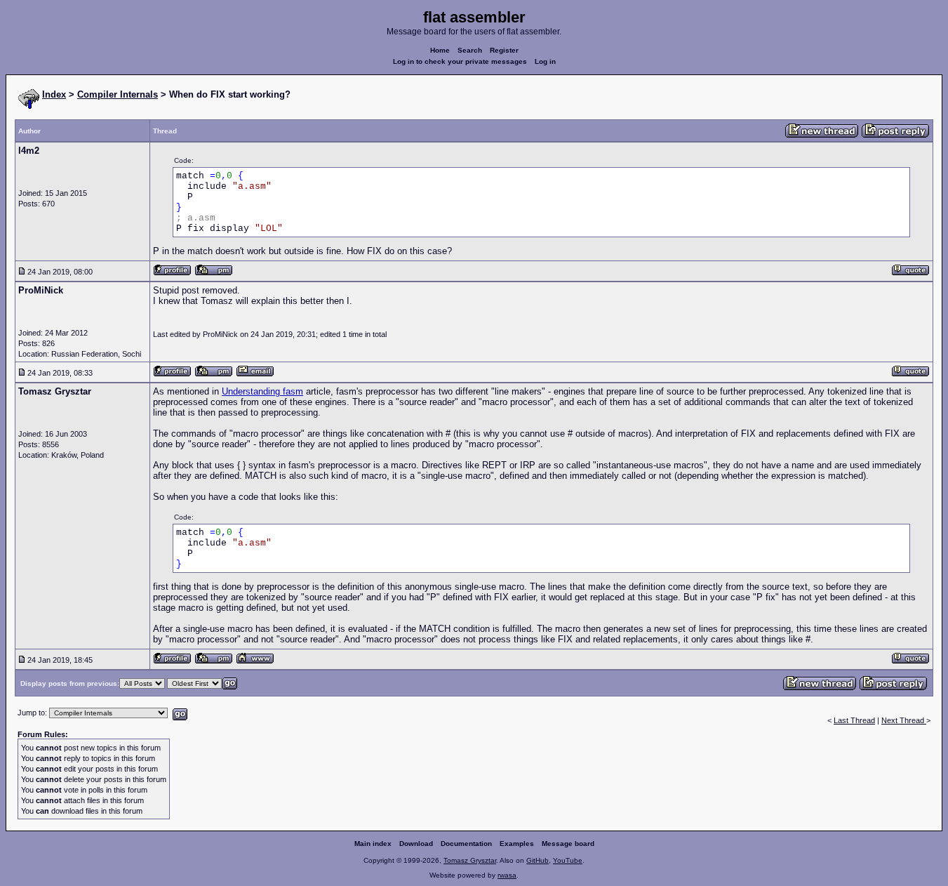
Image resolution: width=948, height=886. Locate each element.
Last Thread (854, 720)
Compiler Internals (117, 94)
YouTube (567, 860)
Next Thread (903, 720)
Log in (545, 61)
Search (470, 50)
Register (504, 50)
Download (416, 843)
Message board (568, 843)
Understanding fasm (262, 391)
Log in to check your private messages (460, 61)
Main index (373, 843)
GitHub (537, 860)
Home (440, 50)
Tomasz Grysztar (469, 860)
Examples (517, 843)
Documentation (466, 843)
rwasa (507, 875)
